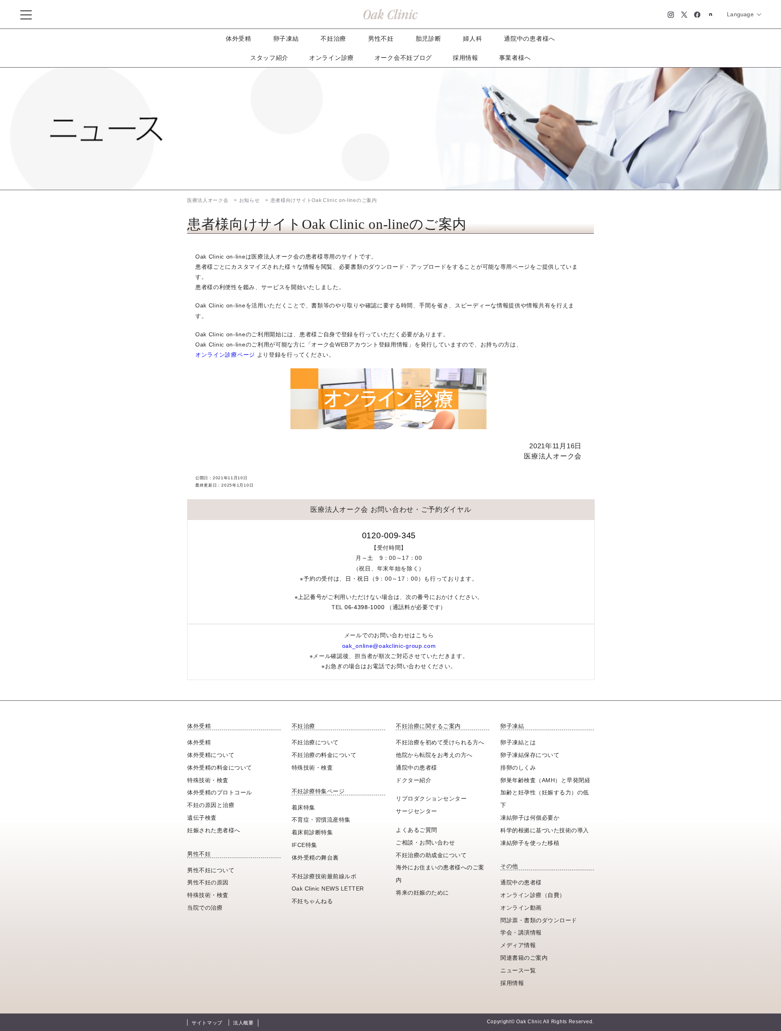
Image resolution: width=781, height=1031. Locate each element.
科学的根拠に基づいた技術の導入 (544, 830)
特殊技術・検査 (208, 780)
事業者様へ (515, 57)
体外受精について (210, 755)
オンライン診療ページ (225, 354)
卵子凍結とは (518, 742)
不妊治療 (333, 38)
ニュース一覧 (518, 970)
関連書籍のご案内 (524, 957)
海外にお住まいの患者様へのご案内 (440, 873)
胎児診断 (428, 38)
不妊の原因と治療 (210, 805)
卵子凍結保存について (529, 755)
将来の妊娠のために (422, 892)
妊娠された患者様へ (213, 830)
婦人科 (472, 38)
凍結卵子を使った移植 (529, 843)
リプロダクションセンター (431, 798)
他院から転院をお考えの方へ (434, 755)
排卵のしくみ (518, 767)
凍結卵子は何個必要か (529, 817)
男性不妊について (210, 870)
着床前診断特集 (312, 832)
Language (740, 14)
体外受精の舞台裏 (315, 857)
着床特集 (303, 807)
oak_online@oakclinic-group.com (389, 646)
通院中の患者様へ (529, 38)
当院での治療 (205, 907)
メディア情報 (518, 945)
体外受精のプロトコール (219, 792)
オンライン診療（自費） (532, 895)
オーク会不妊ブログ (403, 57)
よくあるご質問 (416, 830)
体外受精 (238, 38)
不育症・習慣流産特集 (321, 819)
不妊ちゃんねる (312, 901)
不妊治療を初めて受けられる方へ (440, 742)
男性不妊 (381, 38)
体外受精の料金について (219, 767)
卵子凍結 (286, 38)
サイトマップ (207, 1023)
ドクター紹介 (413, 780)
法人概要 (243, 1023)
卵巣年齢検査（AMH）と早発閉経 (545, 780)
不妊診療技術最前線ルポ (324, 876)
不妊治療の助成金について (431, 855)
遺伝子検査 (202, 817)
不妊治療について (315, 742)
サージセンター (416, 811)
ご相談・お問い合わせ (425, 842)
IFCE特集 (304, 845)
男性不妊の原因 (208, 882)
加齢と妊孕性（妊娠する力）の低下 (544, 798)
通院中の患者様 (416, 767)
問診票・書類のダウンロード (538, 920)
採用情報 (465, 57)
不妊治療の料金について (324, 755)
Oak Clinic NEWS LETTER (328, 888)
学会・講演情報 (521, 932)
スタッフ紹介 (269, 57)
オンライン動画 (521, 907)
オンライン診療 (331, 57)
